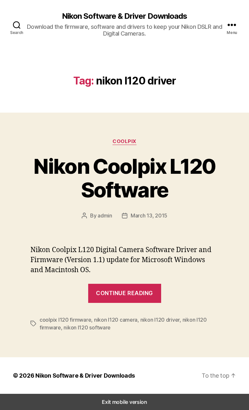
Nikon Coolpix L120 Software (124, 178)
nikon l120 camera (115, 319)
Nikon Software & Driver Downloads (124, 16)
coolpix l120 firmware (65, 319)
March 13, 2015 (149, 215)
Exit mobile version (124, 402)
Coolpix (124, 141)
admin (105, 215)
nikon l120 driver (160, 319)
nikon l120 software (87, 327)
